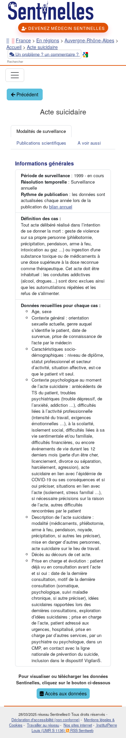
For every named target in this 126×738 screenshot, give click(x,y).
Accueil (14, 47)
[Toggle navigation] (14, 75)
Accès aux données (65, 693)
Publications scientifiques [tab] (41, 143)
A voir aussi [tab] (89, 143)
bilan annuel (60, 206)
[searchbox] (25, 61)
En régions (47, 40)
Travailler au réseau (43, 725)
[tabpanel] (63, 427)
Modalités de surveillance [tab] (41, 131)
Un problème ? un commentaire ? (47, 54)
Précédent (26, 94)
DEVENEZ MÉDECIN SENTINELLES (66, 28)
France (23, 40)
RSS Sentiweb (81, 730)
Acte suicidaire (42, 47)
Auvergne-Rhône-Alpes (89, 40)
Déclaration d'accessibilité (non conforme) (45, 719)
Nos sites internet (78, 725)
